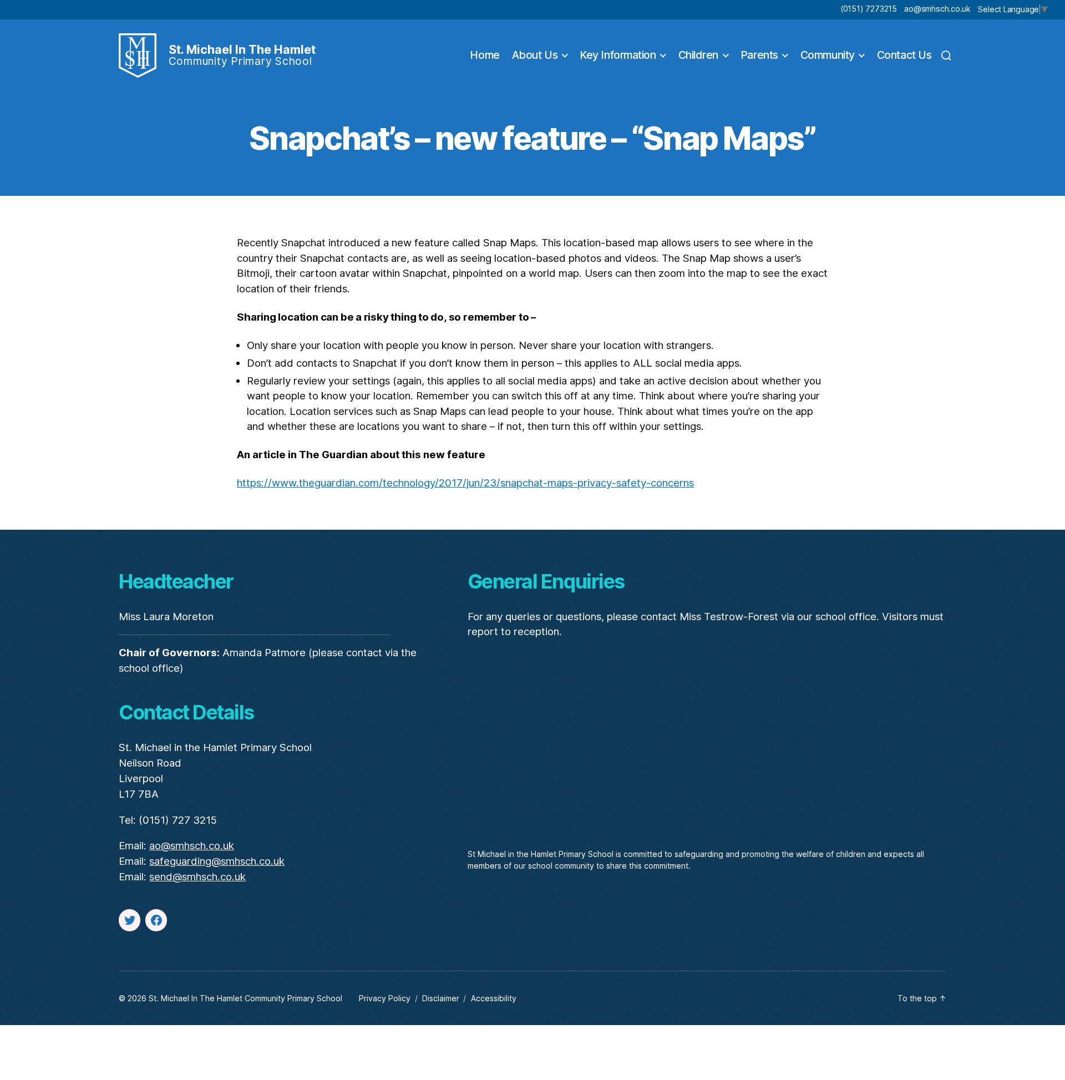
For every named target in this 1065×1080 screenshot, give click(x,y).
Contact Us (904, 55)
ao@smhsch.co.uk (937, 8)
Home (484, 55)
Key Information (618, 55)
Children (698, 55)
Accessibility (493, 998)
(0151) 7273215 (868, 8)
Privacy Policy (384, 998)
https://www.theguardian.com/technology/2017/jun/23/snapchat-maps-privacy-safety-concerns (465, 482)
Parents (759, 55)
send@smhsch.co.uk (197, 876)
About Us (534, 55)
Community (827, 55)
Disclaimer (440, 998)
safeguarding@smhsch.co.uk (217, 861)
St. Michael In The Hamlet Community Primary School (245, 998)
